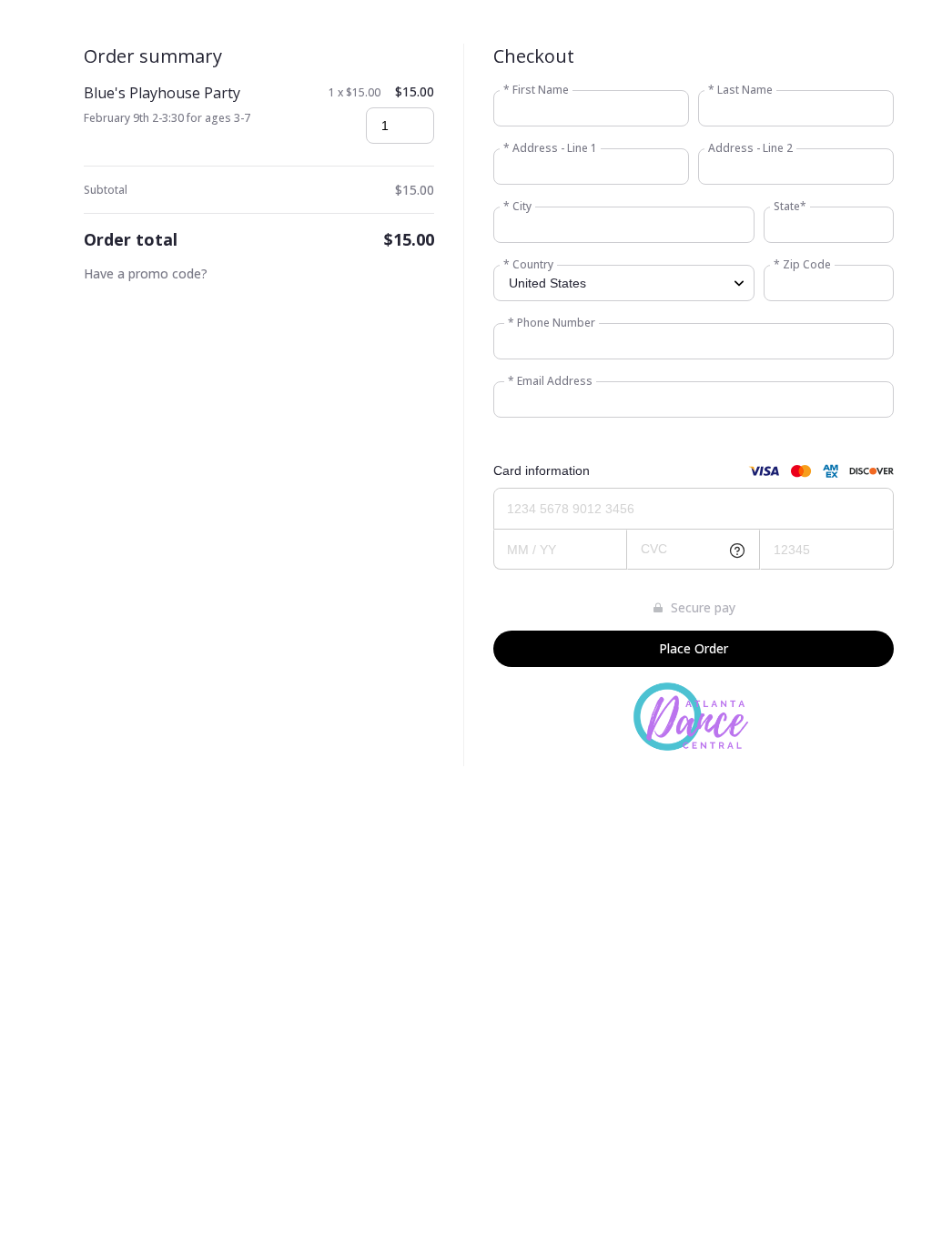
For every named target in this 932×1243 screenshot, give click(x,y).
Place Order (693, 648)
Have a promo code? (146, 273)
